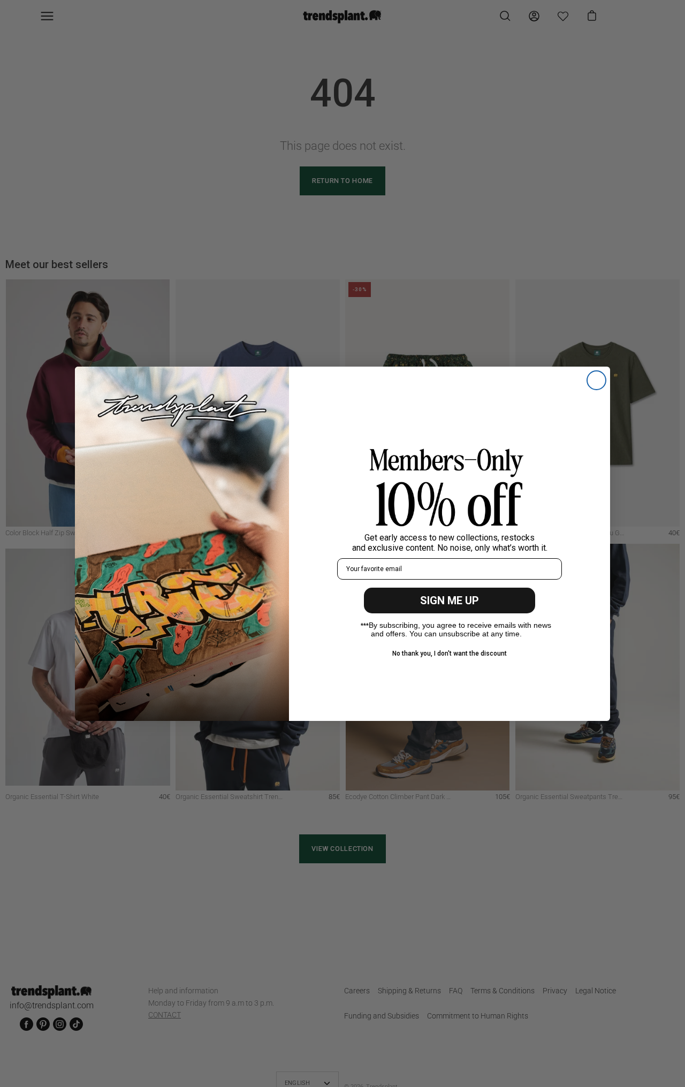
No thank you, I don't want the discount (449, 653)
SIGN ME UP (449, 600)
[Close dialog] (596, 380)
